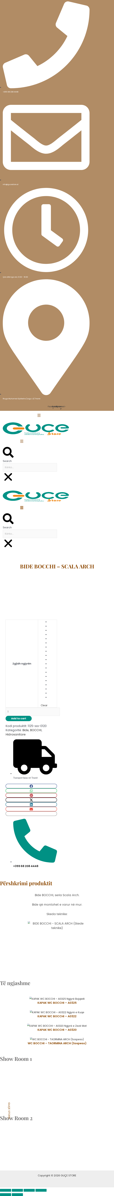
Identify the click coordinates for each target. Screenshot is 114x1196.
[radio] (51, 622)
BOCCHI (36, 730)
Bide (53, 558)
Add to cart (18, 718)
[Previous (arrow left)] (5, 1194)
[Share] (29, 1190)
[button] (22, 416)
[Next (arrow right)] (17, 1194)
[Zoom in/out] (5, 1190)
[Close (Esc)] (41, 1190)
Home (29, 558)
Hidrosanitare (41, 558)
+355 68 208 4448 (25, 866)
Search (7, 461)
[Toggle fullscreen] (17, 1190)
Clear (44, 705)
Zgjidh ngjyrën (22, 663)
